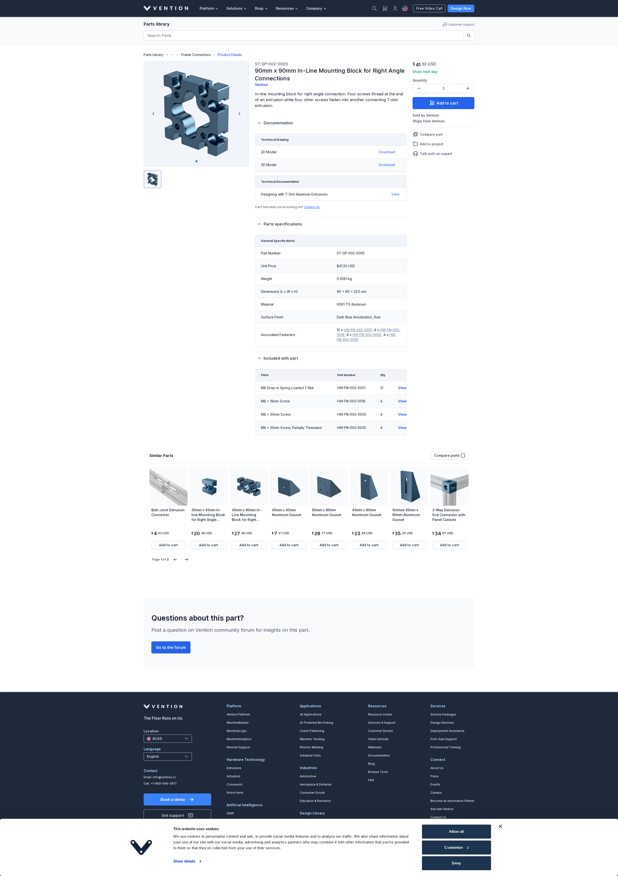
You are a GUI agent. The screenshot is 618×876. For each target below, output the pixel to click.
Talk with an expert (436, 153)
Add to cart (447, 102)
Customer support (461, 24)
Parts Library (153, 55)
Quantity (420, 80)
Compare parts (447, 455)
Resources (285, 8)
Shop (259, 8)
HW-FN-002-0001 (358, 330)
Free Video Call (429, 8)
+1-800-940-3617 (164, 783)
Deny (456, 863)
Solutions (234, 8)
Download (387, 152)
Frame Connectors (196, 55)
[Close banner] (500, 826)
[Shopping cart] (385, 8)
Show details (184, 861)
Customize (453, 847)
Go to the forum (171, 647)
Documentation (278, 122)
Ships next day (425, 72)
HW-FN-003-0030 (366, 335)
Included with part (281, 358)
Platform (207, 8)
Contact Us (312, 207)
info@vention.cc (164, 777)
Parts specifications (283, 224)
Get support (173, 815)
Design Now (461, 8)
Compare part (431, 134)
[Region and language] (404, 8)
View (395, 194)
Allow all (456, 831)
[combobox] (168, 739)
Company (314, 8)
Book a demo (173, 799)
